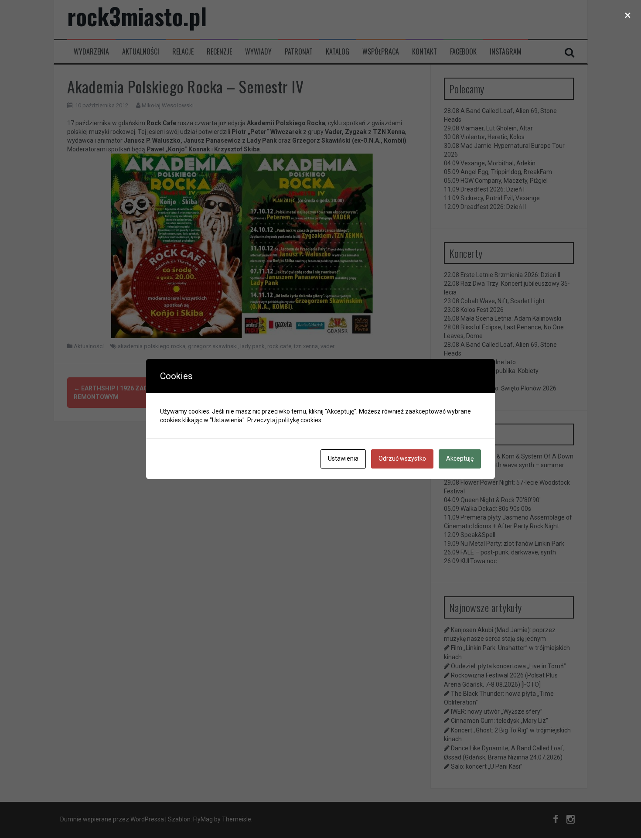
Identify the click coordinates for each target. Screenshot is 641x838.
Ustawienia (343, 458)
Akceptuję (460, 458)
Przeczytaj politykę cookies (284, 420)
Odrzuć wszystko (402, 458)
